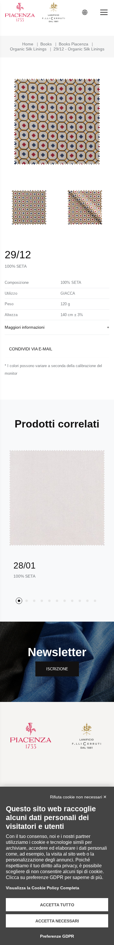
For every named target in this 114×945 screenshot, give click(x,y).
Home (27, 44)
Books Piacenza (73, 44)
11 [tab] (95, 601)
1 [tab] (19, 601)
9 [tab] (80, 601)
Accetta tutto (57, 904)
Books (46, 44)
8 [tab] (72, 601)
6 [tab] (57, 601)
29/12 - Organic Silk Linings (78, 49)
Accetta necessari (57, 921)
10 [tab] (87, 601)
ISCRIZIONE (57, 669)
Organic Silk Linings (28, 49)
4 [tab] (42, 601)
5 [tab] (49, 601)
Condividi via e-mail (30, 349)
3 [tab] (34, 601)
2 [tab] (26, 601)
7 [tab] (64, 601)
